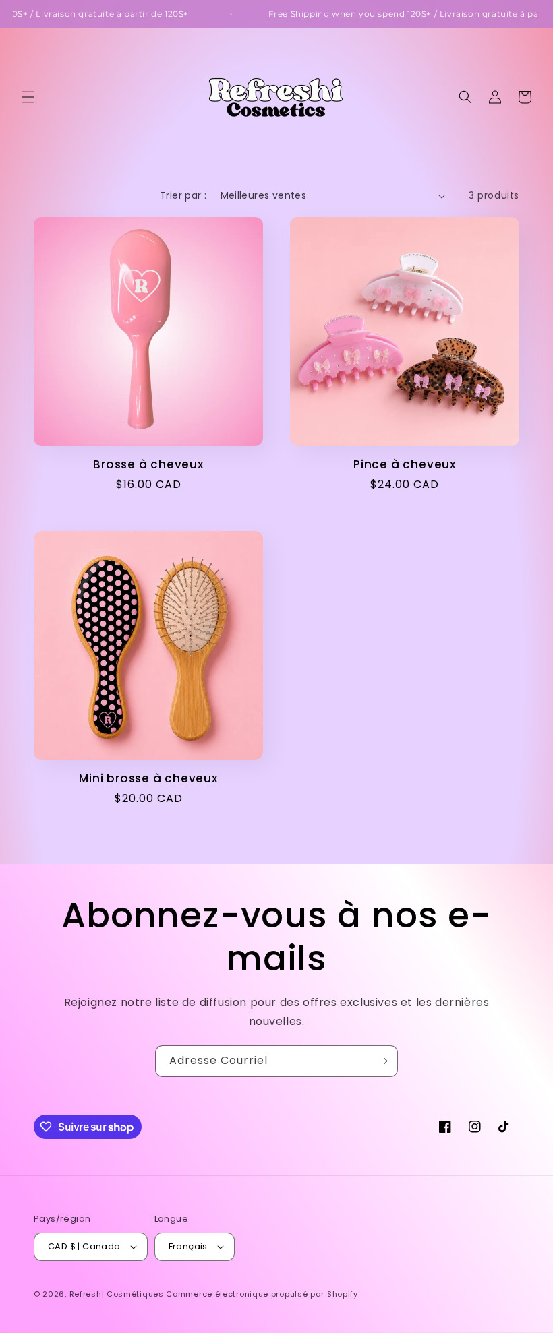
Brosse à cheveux (148, 465)
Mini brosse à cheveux (148, 779)
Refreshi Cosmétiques (118, 1294)
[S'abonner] (382, 1061)
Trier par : (183, 195)
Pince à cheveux (404, 465)
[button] (28, 97)
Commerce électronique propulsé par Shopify (261, 1294)
